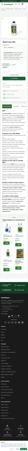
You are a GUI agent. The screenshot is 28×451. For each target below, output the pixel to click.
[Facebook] (5, 322)
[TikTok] (8, 322)
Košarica (3, 332)
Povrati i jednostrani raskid (6, 389)
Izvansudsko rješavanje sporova (7, 418)
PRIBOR (2, 377)
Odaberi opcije (19, 245)
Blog (2, 340)
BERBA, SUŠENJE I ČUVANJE (7, 374)
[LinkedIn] (22, 322)
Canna (16, 234)
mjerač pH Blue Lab (7, 236)
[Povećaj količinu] (9, 72)
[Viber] (12, 316)
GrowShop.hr (8, 4)
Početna (2, 8)
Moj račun (3, 337)
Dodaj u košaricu (15, 74)
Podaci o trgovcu (4, 404)
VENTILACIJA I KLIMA (5, 357)
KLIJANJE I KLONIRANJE (6, 366)
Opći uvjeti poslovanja (5, 395)
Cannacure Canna (19, 236)
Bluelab (5, 234)
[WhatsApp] (9, 316)
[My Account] (16, 4)
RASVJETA (3, 355)
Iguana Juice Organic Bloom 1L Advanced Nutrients (19, 262)
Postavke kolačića (5, 412)
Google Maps (5, 311)
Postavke (11, 448)
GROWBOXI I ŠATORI (5, 349)
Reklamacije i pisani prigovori (7, 392)
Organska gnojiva (19, 85)
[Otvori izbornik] (2, 4)
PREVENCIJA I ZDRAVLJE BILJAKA (8, 371)
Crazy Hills (8, 87)
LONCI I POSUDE (4, 363)
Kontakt (2, 397)
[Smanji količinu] (4, 72)
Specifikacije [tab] (16, 106)
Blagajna (3, 334)
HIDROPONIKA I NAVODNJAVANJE (8, 352)
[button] (2, 18)
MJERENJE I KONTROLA (6, 368)
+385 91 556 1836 (6, 307)
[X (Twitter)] (15, 322)
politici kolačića (4, 446)
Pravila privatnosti (5, 407)
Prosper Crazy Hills (7, 260)
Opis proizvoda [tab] (7, 106)
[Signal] (15, 316)
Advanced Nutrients (19, 259)
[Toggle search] (19, 4)
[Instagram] (12, 322)
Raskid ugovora (4, 415)
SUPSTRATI (3, 360)
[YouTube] (19, 322)
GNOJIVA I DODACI (9, 8)
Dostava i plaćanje (5, 386)
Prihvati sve (23, 448)
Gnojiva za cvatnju (18, 8)
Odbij (17, 448)
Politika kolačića (4, 410)
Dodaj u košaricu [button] (7, 243)
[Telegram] (18, 316)
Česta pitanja (4, 384)
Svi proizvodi (3, 329)
